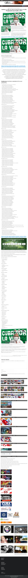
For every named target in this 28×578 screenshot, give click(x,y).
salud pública (6, 352)
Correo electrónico (3, 371)
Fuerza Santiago (3, 564)
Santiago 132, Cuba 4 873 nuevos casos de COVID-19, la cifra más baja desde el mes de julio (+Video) (14, 10)
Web (1, 372)
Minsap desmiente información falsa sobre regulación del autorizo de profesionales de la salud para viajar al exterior (13, 66)
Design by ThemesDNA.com (14, 577)
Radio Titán (2, 559)
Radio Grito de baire (3, 563)
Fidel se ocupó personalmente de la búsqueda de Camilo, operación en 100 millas (10, 464)
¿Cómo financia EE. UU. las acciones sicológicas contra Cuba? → (20, 355)
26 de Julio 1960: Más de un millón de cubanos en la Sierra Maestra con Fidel (9, 462)
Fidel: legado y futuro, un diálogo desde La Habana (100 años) (8, 458)
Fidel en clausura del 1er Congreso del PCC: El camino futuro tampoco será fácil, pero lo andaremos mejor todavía (14, 463)
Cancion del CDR (3, 533)
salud (4, 352)
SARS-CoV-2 (10, 352)
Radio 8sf (2, 558)
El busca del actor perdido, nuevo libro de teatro (20, 543)
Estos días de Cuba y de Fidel (4, 468)
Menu (2, 0)
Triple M (2, 572)
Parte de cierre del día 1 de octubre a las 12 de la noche (12, 36)
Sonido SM (2, 567)
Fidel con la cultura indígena (4, 457)
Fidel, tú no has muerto (4, 553)
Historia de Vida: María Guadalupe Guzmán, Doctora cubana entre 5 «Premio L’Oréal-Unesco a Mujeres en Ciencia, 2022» (13, 237)
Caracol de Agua (3, 569)
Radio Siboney (3, 562)
